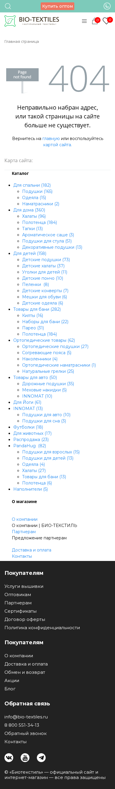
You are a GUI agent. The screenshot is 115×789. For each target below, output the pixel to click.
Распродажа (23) (31, 439)
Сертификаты (20, 611)
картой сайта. (57, 144)
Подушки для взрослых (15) (51, 452)
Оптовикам (17, 594)
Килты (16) (32, 315)
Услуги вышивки (23, 586)
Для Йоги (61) (27, 402)
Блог (10, 689)
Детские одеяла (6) (42, 303)
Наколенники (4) (40, 359)
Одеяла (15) (34, 197)
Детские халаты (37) (43, 266)
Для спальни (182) (32, 185)
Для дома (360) (29, 210)
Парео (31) (33, 328)
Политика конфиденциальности (42, 627)
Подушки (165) (37, 191)
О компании (24, 519)
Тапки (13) (32, 228)
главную (51, 138)
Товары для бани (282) (37, 309)
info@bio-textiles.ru (26, 717)
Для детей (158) (29, 253)
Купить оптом (57, 6)
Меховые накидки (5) (44, 390)
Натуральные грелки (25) (48, 371)
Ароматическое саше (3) (48, 234)
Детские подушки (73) (46, 259)
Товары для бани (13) (44, 476)
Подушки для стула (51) (47, 241)
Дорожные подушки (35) (48, 383)
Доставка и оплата (31, 550)
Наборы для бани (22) (45, 321)
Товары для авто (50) (35, 377)
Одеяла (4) (33, 464)
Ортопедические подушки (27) (55, 346)
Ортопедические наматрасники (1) (59, 365)
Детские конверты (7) (45, 290)
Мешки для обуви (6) (44, 297)
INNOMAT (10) (37, 396)
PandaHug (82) (29, 445)
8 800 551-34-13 (21, 725)
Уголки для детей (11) (44, 272)
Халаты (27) (34, 470)
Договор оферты (24, 619)
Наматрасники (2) (40, 203)
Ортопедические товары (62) (44, 340)
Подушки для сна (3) (44, 421)
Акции (11, 680)
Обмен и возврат (24, 672)
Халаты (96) (34, 216)
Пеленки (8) (35, 284)
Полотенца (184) (39, 222)
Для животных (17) (32, 433)
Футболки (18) (28, 427)
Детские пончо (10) (42, 278)
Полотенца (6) (37, 483)
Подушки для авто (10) (46, 414)
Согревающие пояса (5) (46, 352)
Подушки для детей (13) (47, 458)
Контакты (22, 556)
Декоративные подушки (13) (52, 247)
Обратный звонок (25, 733)
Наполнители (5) (30, 489)
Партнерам (24, 531)
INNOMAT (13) (28, 408)
